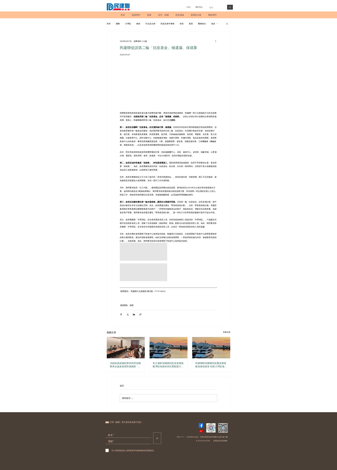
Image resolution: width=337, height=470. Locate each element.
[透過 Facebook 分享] (121, 314)
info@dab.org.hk (193, 437)
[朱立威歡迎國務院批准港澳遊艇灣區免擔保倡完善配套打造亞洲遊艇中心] (169, 347)
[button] (135, 15)
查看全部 (226, 332)
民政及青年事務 (167, 23)
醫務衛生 (202, 23)
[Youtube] (201, 431)
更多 (213, 23)
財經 (131, 305)
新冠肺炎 (124, 305)
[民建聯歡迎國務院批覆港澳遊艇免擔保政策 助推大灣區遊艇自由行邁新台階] (211, 347)
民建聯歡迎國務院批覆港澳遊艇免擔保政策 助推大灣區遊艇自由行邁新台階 (211, 364)
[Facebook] (201, 425)
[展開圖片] (143, 252)
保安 (182, 23)
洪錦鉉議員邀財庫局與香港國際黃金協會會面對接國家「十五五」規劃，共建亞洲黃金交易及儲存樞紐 (125, 364)
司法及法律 (150, 23)
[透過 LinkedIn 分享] (134, 314)
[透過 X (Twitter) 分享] (127, 314)
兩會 (138, 23)
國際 (118, 23)
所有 (109, 23)
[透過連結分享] (140, 314)
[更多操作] (215, 41)
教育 (191, 23)
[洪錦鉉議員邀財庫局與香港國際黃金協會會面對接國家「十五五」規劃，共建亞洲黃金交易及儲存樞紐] (126, 347)
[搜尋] (230, 7)
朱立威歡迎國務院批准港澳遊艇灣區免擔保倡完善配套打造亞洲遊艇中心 (168, 364)
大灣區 (128, 23)
